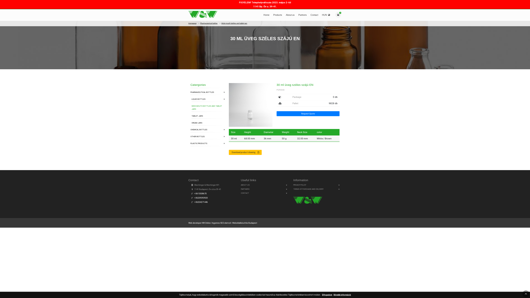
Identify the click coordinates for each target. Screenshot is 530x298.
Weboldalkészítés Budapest (244, 223)
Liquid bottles (199, 99)
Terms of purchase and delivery (308, 189)
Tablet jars (197, 116)
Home (266, 15)
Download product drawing (243, 152)
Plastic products (198, 143)
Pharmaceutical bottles (209, 23)
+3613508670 (200, 193)
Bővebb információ (342, 295)
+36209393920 (201, 198)
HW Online (206, 223)
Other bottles (197, 136)
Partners (302, 15)
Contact (314, 15)
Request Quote (308, 114)
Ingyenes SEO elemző (221, 223)
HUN (325, 15)
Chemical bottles (198, 130)
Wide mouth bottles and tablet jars (234, 23)
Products (277, 15)
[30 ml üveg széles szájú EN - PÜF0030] (202, 14)
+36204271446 (201, 202)
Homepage (192, 23)
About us (290, 15)
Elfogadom (327, 295)
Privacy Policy (299, 185)
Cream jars (197, 123)
